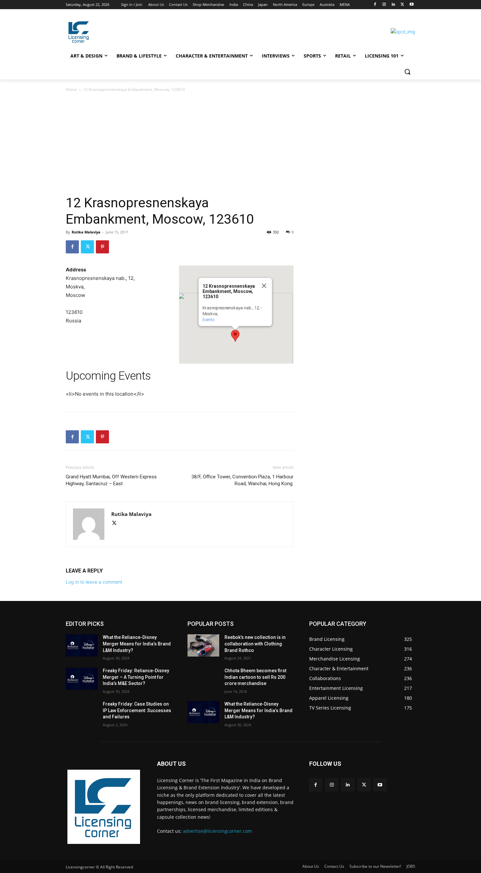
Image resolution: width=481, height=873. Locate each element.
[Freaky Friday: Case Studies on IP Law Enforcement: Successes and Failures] (82, 712)
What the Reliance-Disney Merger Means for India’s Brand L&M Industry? (137, 644)
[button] (407, 71)
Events (209, 319)
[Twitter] (402, 5)
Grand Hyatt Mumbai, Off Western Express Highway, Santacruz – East (111, 480)
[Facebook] (375, 5)
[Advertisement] (240, 142)
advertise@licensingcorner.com (217, 831)
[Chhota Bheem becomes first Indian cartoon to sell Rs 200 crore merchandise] (203, 679)
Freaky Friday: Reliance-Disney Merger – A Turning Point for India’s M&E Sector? (136, 677)
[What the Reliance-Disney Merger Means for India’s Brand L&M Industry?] (82, 645)
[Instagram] (384, 5)
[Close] (264, 286)
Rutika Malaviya (86, 232)
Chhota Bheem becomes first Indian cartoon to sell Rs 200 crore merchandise (255, 677)
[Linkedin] (393, 5)
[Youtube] (411, 5)
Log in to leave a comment (94, 582)
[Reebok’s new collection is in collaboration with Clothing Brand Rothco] (203, 645)
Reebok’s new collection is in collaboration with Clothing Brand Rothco (255, 644)
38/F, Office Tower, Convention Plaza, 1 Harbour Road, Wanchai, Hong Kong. (242, 480)
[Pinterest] (102, 246)
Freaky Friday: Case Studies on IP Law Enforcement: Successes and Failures (137, 710)
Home (71, 89)
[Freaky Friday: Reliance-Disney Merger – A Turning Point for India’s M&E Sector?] (82, 679)
